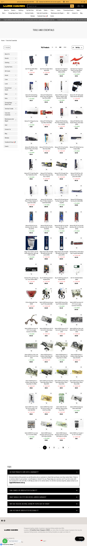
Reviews (33, 16)
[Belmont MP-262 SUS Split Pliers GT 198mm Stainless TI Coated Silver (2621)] (31, 191)
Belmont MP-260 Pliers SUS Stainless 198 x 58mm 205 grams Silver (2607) (77, 174)
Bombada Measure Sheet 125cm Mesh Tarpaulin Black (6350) (77, 252)
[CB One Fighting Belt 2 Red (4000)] (31, 294)
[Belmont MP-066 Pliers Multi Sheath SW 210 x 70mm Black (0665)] (31, 138)
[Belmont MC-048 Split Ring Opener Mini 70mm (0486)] (31, 86)
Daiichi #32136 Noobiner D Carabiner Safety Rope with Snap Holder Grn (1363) (61, 356)
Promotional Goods (68, 10)
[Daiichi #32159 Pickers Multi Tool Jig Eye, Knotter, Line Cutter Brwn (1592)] (46, 398)
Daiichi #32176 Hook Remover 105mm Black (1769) (76, 407)
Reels (78, 10)
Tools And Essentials (42, 13)
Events (52, 16)
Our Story (5, 538)
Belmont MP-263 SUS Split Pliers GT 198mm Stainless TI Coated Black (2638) (46, 201)
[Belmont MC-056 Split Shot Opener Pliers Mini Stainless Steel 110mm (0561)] (46, 86)
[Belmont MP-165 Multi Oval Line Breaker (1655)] (77, 138)
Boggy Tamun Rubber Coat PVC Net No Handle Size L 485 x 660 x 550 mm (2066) (31, 253)
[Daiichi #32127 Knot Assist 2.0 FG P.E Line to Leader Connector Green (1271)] (77, 294)
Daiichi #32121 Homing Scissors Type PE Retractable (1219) (46, 303)
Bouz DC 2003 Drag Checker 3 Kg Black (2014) (46, 278)
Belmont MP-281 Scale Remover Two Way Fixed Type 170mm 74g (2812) (61, 201)
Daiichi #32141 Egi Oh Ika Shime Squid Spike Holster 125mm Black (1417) (46, 382)
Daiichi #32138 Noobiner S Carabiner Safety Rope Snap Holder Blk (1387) (76, 356)
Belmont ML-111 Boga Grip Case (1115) (31, 121)
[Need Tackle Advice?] (5, 541)
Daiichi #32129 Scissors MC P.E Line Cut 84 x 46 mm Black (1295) (46, 330)
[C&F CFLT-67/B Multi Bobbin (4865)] (77, 269)
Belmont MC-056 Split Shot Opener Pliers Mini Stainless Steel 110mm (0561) (46, 96)
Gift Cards (38, 10)
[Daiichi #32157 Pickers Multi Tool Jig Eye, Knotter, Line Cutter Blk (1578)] (31, 398)
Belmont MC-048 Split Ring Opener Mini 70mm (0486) (31, 95)
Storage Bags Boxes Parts (15, 13)
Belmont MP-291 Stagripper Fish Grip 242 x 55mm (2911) (77, 200)
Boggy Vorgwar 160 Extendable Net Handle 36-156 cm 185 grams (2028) (46, 253)
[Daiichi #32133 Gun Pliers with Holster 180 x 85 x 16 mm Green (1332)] (31, 346)
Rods (3, 13)
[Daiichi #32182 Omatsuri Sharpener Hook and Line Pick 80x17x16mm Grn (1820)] (61, 424)
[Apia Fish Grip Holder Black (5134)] (31, 60)
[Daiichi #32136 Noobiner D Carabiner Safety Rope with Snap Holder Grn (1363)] (61, 346)
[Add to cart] (31, 65)
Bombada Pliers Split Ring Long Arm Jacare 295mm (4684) (31, 278)
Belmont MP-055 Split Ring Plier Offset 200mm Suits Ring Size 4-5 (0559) (61, 122)
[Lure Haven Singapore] (14, 6)
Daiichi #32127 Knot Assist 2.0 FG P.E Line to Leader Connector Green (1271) (76, 303)
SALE (68, 13)
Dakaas (11, 544)
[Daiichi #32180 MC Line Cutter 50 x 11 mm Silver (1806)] (31, 424)
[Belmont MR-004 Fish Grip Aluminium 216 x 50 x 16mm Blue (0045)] (31, 217)
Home (2, 40)
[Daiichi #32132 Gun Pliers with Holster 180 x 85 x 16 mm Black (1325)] (77, 320)
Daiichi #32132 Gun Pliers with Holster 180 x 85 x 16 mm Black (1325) (76, 330)
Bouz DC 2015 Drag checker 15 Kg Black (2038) (61, 278)
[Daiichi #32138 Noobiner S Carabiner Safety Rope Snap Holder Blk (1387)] (77, 346)
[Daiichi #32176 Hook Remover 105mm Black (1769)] (77, 398)
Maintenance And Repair (57, 13)
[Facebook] (82, 2)
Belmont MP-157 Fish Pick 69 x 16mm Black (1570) (61, 147)
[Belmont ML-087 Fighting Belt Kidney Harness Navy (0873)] (77, 86)
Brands (13, 10)
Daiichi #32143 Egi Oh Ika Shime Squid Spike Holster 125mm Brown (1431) (77, 382)
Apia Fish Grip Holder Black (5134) (31, 69)
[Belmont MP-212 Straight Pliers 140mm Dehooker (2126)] (61, 165)
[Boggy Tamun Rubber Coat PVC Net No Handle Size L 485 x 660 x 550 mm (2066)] (31, 243)
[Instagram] (84, 2)
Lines (52, 10)
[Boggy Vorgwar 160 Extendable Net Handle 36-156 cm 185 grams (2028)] (46, 243)
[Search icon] (72, 6)
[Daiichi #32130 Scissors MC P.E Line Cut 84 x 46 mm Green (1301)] (61, 320)
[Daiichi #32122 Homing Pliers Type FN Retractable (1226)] (61, 294)
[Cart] (82, 6)
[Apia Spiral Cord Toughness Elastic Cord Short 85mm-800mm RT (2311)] (77, 60)
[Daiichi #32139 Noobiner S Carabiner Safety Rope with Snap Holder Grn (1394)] (31, 372)
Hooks (45, 10)
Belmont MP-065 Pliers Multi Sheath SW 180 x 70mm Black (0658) (76, 122)
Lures (58, 10)
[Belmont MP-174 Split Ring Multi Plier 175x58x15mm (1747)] (31, 165)
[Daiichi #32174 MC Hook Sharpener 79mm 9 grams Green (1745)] (61, 398)
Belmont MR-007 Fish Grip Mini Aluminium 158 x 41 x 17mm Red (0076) (77, 227)
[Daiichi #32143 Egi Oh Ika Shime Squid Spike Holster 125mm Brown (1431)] (77, 372)
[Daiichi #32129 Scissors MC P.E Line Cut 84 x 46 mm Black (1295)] (46, 320)
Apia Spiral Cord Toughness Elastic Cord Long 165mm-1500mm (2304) (61, 70)
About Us (6, 10)
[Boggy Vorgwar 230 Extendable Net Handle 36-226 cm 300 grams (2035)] (61, 243)
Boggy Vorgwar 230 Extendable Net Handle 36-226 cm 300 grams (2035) (61, 253)
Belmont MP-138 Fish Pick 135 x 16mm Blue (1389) (46, 147)
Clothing (21, 10)
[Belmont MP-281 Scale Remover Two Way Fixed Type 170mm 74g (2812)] (61, 191)
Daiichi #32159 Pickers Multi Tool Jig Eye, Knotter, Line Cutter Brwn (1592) (46, 408)
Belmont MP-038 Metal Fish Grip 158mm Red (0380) (46, 121)
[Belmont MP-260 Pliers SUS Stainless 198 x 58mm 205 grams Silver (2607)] (77, 165)
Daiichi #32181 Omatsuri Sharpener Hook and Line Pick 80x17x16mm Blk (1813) (46, 434)
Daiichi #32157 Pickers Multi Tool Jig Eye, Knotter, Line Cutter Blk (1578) (31, 408)
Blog (81, 13)
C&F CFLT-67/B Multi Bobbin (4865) (77, 278)
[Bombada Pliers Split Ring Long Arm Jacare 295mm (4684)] (31, 269)
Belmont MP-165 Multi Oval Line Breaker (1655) (76, 147)
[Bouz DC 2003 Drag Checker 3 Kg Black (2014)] (46, 269)
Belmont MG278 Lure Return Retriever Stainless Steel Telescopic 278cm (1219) (61, 96)
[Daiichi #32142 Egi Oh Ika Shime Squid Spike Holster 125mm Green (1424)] (61, 372)
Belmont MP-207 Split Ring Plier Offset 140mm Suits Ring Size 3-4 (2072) (46, 174)
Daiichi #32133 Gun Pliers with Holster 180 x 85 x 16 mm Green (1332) (31, 356)
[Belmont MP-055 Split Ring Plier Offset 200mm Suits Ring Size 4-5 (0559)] (61, 112)
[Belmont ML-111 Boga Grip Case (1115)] (31, 112)
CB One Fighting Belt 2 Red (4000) (31, 303)
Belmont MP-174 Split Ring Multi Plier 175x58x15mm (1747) (31, 174)
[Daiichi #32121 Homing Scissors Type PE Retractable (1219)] (46, 294)
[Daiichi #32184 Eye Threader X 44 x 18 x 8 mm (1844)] (77, 424)
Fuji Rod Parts (30, 10)
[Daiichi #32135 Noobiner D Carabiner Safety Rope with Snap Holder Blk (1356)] (46, 346)
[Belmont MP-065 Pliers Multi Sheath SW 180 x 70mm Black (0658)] (77, 112)
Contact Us (75, 13)
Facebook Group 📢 (42, 16)
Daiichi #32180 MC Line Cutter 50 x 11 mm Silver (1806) (31, 433)
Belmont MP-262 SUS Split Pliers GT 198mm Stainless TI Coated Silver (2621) (31, 201)
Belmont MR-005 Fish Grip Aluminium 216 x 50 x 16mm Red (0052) (46, 227)
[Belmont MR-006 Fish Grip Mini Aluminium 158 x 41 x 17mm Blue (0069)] (61, 217)
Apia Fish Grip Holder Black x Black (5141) (46, 69)
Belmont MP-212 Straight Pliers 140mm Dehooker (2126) (61, 174)
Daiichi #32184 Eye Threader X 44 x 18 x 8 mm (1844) (76, 433)
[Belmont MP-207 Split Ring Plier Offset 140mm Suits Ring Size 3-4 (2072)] (46, 165)
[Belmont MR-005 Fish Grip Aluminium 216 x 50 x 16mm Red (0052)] (46, 217)
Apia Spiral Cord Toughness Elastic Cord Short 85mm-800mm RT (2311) (77, 70)
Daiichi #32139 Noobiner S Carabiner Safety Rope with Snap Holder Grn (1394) (31, 382)
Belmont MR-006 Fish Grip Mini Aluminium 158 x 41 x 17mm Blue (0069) (61, 227)
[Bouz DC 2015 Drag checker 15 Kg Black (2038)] (61, 269)
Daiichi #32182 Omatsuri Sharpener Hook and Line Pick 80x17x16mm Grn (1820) (61, 434)
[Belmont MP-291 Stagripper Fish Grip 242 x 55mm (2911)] (77, 191)
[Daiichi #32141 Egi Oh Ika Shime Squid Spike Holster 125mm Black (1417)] (46, 372)
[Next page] (68, 447)
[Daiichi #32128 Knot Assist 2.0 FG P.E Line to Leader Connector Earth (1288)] (31, 320)
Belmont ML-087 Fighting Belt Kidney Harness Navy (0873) (76, 95)
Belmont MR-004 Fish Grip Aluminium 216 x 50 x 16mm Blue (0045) (31, 227)
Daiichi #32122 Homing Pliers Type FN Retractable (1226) (61, 303)
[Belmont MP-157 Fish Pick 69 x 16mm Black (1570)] (61, 138)
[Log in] (78, 6)
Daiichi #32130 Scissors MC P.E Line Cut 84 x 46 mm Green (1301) (61, 330)
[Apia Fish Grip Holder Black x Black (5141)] (46, 60)
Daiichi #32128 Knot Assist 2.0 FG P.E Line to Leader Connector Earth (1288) (31, 330)
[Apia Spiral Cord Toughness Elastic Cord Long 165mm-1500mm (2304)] (61, 60)
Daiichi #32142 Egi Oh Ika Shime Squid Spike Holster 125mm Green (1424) (61, 382)
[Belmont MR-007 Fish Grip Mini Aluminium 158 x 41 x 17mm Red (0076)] (77, 217)
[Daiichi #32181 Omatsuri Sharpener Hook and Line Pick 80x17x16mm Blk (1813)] (46, 424)
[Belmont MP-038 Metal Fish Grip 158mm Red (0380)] (46, 112)
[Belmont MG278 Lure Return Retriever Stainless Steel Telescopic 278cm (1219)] (61, 86)
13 (63, 447)
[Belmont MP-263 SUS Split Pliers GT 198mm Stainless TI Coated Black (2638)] (46, 191)
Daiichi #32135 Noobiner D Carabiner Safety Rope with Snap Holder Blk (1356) (46, 356)
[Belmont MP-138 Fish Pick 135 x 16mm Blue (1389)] (46, 138)
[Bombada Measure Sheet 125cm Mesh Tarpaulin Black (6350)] (77, 243)
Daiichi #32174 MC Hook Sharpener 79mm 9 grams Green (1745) (61, 408)
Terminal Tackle (29, 13)
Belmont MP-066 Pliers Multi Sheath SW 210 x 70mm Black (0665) (31, 148)
